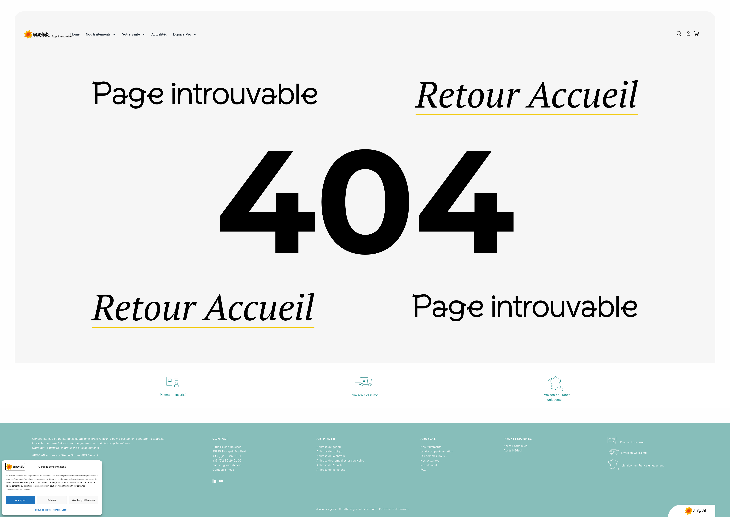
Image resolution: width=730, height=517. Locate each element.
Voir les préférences (83, 500)
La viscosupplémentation (437, 451)
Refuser (52, 500)
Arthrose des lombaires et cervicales (340, 460)
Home (75, 34)
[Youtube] (221, 481)
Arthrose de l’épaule (330, 465)
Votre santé (131, 34)
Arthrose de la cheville (331, 456)
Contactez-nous (223, 469)
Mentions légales (326, 509)
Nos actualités (430, 460)
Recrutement (429, 465)
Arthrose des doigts (329, 451)
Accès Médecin (513, 450)
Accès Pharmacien (516, 446)
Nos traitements (98, 34)
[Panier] (696, 33)
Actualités (159, 34)
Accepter (20, 500)
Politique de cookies (42, 509)
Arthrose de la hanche (331, 469)
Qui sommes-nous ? (434, 456)
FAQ (423, 469)
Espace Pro (182, 34)
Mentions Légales (60, 509)
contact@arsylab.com (227, 465)
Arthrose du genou (329, 447)
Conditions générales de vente (357, 509)
